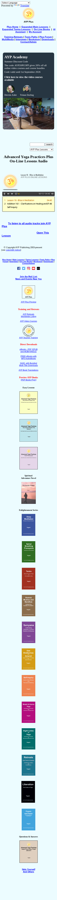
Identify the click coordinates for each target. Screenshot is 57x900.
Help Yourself (28, 869)
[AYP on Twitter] (23, 269)
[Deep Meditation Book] (28, 535)
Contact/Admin (28, 42)
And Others (28, 872)
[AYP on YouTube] (33, 269)
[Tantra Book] (28, 588)
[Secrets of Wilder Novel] (28, 503)
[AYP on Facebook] (18, 269)
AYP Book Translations (28, 370)
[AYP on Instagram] (28, 269)
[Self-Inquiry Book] (28, 695)
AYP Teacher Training (28, 338)
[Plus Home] (28, 19)
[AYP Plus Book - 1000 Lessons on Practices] (28, 468)
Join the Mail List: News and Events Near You (28, 277)
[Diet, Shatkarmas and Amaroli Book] (28, 668)
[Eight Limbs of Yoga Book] (28, 748)
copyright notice (13, 250)
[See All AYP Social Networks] (38, 269)
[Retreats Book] (28, 774)
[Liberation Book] (28, 801)
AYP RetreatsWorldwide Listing (28, 315)
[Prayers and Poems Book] (28, 829)
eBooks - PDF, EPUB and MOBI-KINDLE (29, 350)
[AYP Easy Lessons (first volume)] (28, 413)
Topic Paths (45, 260)
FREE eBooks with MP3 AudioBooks (29, 357)
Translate (24, 5)
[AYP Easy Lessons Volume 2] (28, 440)
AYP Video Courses (28, 321)
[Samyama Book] (28, 642)
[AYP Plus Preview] (28, 297)
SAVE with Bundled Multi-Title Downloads (28, 364)
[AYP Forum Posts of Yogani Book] (28, 862)
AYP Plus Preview (28, 302)
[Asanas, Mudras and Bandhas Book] (28, 615)
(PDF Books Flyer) (28, 380)
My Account (35, 32)
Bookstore (34, 39)
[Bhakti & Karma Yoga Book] (28, 722)
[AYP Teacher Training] (29, 335)
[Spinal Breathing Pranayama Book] (28, 561)
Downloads (48, 39)
